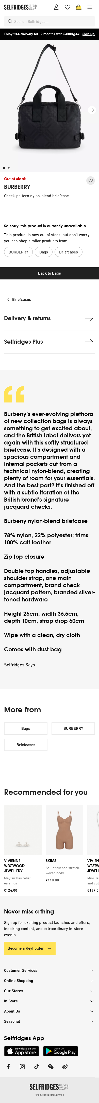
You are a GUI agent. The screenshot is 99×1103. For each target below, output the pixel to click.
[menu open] (90, 7)
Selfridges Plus (23, 341)
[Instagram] (22, 1069)
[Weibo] (65, 1069)
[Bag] (79, 7)
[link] (22, 881)
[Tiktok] (36, 1069)
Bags (25, 728)
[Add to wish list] (90, 180)
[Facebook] (8, 1069)
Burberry (15, 414)
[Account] (56, 7)
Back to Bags (49, 273)
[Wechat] (51, 1069)
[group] (49, 850)
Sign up (88, 34)
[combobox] (53, 21)
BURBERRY (17, 187)
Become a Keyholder (26, 948)
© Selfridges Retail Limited (50, 1094)
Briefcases (21, 299)
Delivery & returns (27, 318)
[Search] (10, 21)
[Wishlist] (67, 7)
